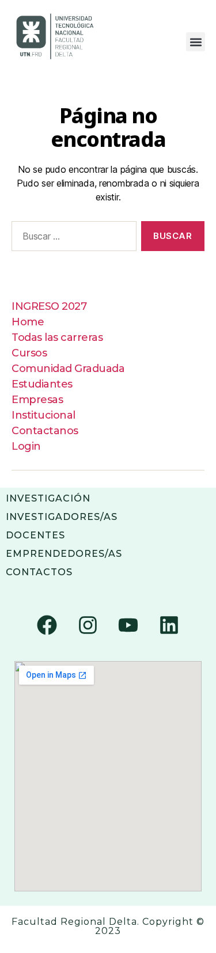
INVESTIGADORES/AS (62, 516)
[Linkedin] (169, 625)
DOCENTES (35, 535)
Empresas (37, 399)
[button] (195, 41)
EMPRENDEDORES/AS (64, 553)
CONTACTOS (39, 572)
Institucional (43, 415)
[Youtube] (128, 625)
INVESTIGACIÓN (48, 498)
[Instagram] (87, 625)
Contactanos (45, 430)
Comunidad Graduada (68, 368)
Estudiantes (42, 384)
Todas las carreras (57, 337)
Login (26, 446)
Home (28, 322)
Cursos (29, 353)
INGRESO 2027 (49, 306)
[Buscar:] (72, 238)
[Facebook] (47, 625)
